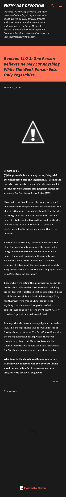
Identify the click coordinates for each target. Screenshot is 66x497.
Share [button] (54, 381)
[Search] (52, 6)
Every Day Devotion (24, 5)
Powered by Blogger (35, 487)
